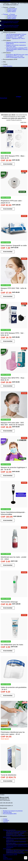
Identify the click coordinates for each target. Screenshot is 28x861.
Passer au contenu (5, 0)
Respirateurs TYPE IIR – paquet (15, 35)
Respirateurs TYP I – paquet (14, 37)
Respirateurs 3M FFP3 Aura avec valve (17, 54)
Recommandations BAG (9, 813)
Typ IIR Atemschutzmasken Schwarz (16, 34)
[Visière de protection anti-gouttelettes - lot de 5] (14, 669)
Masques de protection (9, 32)
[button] (25, 857)
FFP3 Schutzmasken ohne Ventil (15, 57)
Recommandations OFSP (10, 59)
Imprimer (5, 822)
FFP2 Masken (7, 40)
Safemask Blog (7, 812)
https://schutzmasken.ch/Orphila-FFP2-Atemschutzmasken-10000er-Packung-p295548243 (17, 49)
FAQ (4, 62)
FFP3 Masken (7, 52)
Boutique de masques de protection (13, 811)
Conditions (6, 820)
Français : (6, 7)
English (14, 10)
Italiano (14, 11)
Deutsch (14, 8)
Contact (5, 64)
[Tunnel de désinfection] (14, 757)
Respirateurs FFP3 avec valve (14, 56)
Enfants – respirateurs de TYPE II (15, 38)
